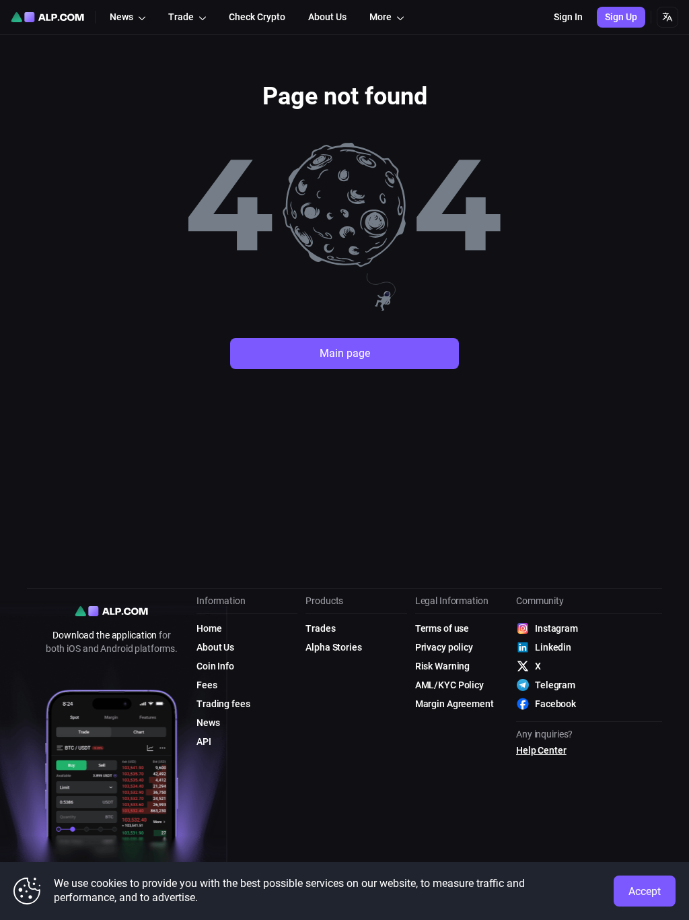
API (203, 741)
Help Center (541, 750)
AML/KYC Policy (449, 685)
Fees (206, 685)
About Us (215, 647)
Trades (320, 628)
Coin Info (215, 666)
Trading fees (223, 703)
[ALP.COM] (47, 17)
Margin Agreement (454, 703)
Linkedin (553, 647)
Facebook (555, 703)
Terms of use (442, 628)
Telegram (555, 685)
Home (209, 628)
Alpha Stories (333, 647)
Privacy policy (444, 647)
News (208, 722)
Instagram (556, 628)
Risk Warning (442, 666)
